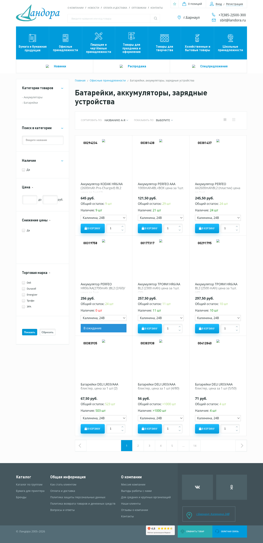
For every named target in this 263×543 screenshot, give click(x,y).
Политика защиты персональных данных (77, 497)
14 (194, 445)
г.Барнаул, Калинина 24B (212, 514)
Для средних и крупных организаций (146, 497)
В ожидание (92, 328)
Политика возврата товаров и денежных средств (82, 503)
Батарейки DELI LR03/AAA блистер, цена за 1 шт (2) (99, 386)
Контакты (157, 7)
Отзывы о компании (134, 510)
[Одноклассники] (231, 487)
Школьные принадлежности (230, 48)
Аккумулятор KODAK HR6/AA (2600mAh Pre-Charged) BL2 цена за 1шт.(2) (102, 188)
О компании (76, 7)
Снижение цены (35, 220)
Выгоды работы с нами (136, 490)
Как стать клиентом (63, 484)
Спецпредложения (214, 66)
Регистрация (234, 4)
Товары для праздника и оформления (131, 48)
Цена (26, 187)
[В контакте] (197, 487)
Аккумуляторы (33, 97)
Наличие (29, 160)
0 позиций (195, 4)
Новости (93, 7)
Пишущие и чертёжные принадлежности (98, 48)
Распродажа (137, 66)
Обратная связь (230, 531)
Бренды (21, 497)
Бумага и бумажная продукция (33, 48)
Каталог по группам (29, 484)
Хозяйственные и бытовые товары (197, 48)
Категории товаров (37, 88)
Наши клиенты (131, 503)
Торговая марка (34, 273)
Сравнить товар (195, 531)
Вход (219, 4)
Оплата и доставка (115, 7)
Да (28, 169)
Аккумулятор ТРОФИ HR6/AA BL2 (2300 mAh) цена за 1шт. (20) (159, 288)
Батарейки (31, 102)
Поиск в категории (37, 128)
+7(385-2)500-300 (232, 15)
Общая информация (68, 477)
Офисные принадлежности (65, 48)
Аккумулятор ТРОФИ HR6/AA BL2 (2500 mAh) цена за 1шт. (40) (216, 288)
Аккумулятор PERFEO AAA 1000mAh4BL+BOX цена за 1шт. (161, 186)
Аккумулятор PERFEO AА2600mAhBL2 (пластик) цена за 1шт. (217, 188)
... (183, 445)
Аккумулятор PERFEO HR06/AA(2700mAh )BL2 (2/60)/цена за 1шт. (103, 288)
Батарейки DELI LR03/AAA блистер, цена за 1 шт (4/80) (158, 386)
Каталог (23, 477)
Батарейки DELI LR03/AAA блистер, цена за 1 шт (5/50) (215, 386)
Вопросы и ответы (62, 510)
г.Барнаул (191, 17)
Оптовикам (139, 7)
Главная (80, 80)
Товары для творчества (164, 48)
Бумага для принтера (30, 490)
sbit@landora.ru (233, 20)
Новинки (60, 66)
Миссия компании (133, 484)
